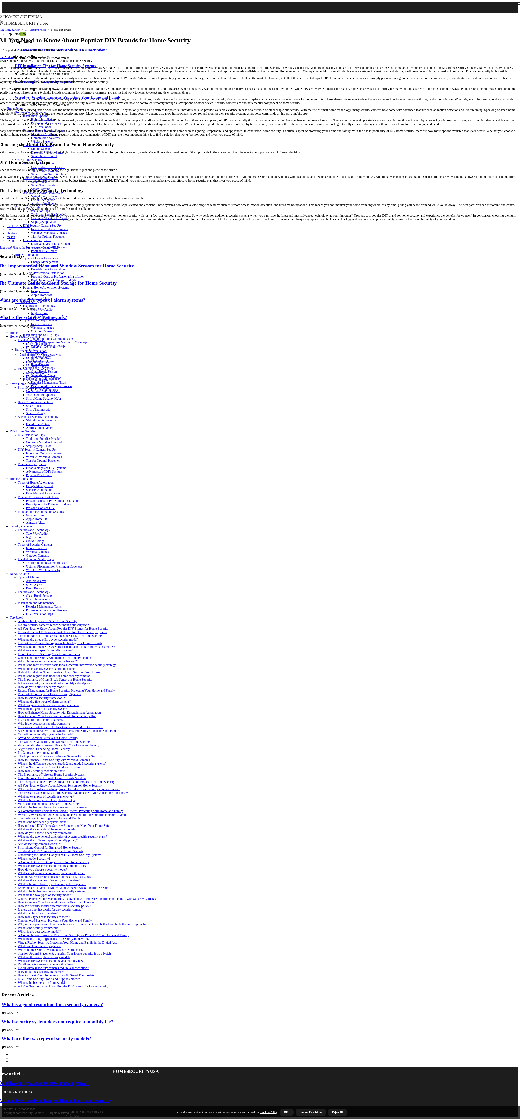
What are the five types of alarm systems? (44, 701)
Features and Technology (34, 369)
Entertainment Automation (43, 493)
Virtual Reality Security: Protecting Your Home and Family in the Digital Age (67, 942)
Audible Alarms (36, 581)
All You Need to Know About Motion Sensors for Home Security (60, 785)
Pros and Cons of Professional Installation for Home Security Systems (62, 632)
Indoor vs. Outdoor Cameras (44, 453)
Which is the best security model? (39, 931)
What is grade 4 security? (34, 858)
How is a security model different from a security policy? (54, 906)
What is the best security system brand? (43, 822)
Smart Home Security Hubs (43, 398)
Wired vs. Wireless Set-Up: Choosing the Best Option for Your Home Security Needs (72, 814)
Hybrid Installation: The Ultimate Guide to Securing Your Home (59, 672)
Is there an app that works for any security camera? (50, 909)
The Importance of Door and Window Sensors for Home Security (60, 756)
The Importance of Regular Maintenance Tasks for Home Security (60, 635)
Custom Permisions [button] (311, 1112)
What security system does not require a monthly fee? (52, 865)
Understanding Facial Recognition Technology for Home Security (60, 643)
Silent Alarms (34, 584)
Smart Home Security (23, 384)
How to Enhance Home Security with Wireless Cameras (54, 760)
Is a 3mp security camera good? (38, 752)
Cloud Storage (35, 541)
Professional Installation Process (51, 386)
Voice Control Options (40, 395)
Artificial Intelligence (39, 427)
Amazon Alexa (35, 522)
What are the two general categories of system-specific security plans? (62, 836)
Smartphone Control (39, 380)
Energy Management (39, 486)
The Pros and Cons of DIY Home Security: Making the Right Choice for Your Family (73, 792)
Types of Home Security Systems (39, 354)
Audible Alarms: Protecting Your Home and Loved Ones (54, 876)
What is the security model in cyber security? (46, 800)
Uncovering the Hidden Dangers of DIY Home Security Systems (59, 855)
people (11, 240)
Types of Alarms (28, 577)
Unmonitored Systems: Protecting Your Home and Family (55, 920)
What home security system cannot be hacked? (48, 668)
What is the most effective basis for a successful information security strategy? (67, 665)
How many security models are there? (42, 771)
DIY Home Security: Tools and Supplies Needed (49, 979)
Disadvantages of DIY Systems (46, 468)
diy (9, 229)
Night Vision (34, 537)
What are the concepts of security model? (44, 957)
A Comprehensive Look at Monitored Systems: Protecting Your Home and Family (70, 811)
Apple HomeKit (36, 519)
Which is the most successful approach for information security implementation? (69, 789)
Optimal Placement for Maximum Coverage (59, 342)
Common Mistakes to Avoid (44, 442)
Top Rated (16, 617)
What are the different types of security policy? (48, 840)
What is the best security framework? (41, 982)
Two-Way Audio (37, 533)
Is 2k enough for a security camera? (40, 719)
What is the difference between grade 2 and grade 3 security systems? (62, 763)
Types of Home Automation (36, 482)
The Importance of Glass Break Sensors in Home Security (55, 679)
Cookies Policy (268, 1112)
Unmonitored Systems (40, 362)
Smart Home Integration (33, 387)
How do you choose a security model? (42, 869)
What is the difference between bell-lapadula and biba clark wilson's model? (66, 646)
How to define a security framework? (42, 971)
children (12, 233)
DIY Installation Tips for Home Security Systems (49, 694)
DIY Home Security (10, 29)
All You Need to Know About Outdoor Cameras (49, 767)
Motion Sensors (36, 373)
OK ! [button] (286, 1112)
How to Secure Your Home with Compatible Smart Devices (56, 902)
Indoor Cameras (36, 548)
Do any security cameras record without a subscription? (53, 625)
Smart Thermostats (38, 409)
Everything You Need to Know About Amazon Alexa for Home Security (64, 887)
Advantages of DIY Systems (44, 471)
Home (14, 332)
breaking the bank (18, 226)
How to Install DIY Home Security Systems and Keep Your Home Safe (63, 825)
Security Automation (39, 489)
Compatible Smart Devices (43, 391)
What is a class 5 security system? (39, 946)
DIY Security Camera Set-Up (37, 449)
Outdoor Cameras (42, 331)
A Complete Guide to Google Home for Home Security (53, 862)
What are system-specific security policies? (45, 650)
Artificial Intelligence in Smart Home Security (47, 621)
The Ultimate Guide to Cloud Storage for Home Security (54, 741)
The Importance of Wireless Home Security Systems (51, 774)
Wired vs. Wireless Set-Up (43, 570)
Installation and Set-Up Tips (41, 335)
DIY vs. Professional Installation (38, 497)
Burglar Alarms (25, 349)
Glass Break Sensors (39, 595)
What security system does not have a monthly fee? (50, 960)
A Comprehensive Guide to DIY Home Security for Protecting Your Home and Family (73, 935)
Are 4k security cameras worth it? (39, 844)
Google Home (35, 515)
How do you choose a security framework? (45, 833)
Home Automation (22, 478)
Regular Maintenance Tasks (49, 382)
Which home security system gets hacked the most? (50, 949)
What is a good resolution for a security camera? (48, 705)
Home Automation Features (35, 402)
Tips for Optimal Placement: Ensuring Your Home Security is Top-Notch (64, 953)
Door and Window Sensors (43, 376)
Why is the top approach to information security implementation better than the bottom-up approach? (82, 924)
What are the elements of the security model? (46, 829)
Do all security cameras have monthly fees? (45, 964)
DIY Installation (36, 351)
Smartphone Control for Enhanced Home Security (50, 847)
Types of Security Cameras (35, 544)
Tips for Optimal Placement (43, 460)
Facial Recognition (38, 424)
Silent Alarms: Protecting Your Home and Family (49, 818)
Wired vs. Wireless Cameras (44, 457)
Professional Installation (41, 347)
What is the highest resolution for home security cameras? (54, 676)
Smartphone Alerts (38, 599)
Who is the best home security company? (44, 723)
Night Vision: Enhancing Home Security (44, 749)
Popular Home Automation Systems (41, 511)
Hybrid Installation (38, 343)
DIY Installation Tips (31, 435)
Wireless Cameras (37, 552)
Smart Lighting (35, 413)
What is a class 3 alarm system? (38, 913)
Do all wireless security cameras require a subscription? (53, 968)
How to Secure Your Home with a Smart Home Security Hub (57, 716)
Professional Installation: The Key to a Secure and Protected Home (60, 727)
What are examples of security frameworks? (46, 796)
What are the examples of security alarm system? (49, 880)
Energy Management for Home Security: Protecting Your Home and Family (66, 690)
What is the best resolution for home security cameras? (52, 807)
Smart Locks (34, 405)
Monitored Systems (38, 358)
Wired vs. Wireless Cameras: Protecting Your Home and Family (58, 745)
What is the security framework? (38, 928)
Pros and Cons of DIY (40, 508)
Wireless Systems (37, 365)
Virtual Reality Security (41, 420)
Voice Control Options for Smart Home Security (49, 803)
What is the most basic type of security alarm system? (52, 884)
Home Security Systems (25, 336)
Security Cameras (21, 526)
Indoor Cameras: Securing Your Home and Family (50, 654)
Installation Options (30, 340)
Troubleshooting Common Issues (52, 338)
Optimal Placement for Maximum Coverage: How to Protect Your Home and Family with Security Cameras (87, 898)
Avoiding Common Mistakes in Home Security (48, 738)
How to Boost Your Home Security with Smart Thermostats (56, 975)
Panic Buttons (35, 588)
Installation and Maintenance (36, 603)
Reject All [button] (337, 1112)
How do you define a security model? (42, 687)
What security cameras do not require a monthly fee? (51, 873)
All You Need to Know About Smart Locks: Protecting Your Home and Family (68, 730)
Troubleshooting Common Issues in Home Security (50, 851)
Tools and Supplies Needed (43, 438)
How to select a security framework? (41, 698)
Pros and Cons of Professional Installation (52, 500)
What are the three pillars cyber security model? (48, 639)
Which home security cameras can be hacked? (47, 661)
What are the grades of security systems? (44, 709)
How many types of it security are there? (44, 917)
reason (11, 237)
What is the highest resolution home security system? (51, 891)
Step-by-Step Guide (38, 446)
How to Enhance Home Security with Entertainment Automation (59, 712)
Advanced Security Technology (38, 416)
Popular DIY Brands (39, 475)
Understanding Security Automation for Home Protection (54, 657)
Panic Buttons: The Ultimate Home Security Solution (52, 778)
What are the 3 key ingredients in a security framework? (53, 939)
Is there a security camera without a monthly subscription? (55, 683)
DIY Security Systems (35, 29)
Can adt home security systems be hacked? (45, 734)
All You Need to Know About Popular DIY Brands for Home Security (63, 628)
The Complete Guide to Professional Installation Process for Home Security (66, 782)
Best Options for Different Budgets (48, 504)
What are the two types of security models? (45, 895)
